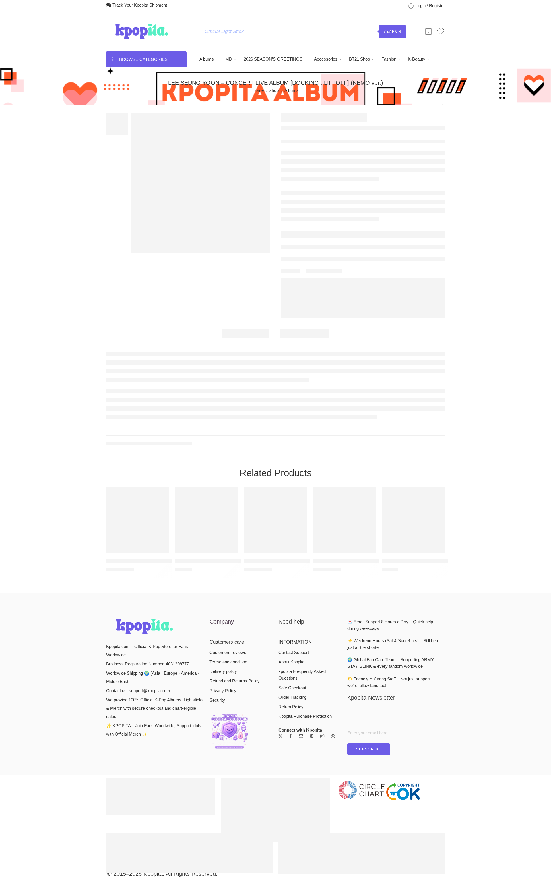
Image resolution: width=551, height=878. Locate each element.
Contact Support (293, 652)
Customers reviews (227, 652)
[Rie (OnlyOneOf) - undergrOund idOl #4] (275, 520)
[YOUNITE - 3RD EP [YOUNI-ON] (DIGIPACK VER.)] (344, 520)
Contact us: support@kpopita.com (138, 690)
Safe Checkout (292, 688)
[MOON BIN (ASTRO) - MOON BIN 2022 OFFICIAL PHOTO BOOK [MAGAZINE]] (206, 520)
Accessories (325, 59)
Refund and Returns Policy (234, 681)
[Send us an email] (301, 736)
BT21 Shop (359, 59)
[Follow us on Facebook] (290, 736)
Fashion (388, 59)
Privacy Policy (222, 690)
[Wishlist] (161, 495)
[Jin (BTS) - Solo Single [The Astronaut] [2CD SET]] (137, 520)
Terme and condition (228, 662)
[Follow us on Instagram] (322, 736)
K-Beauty (416, 59)
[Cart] (428, 32)
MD (228, 59)
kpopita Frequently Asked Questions (302, 674)
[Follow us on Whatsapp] (333, 736)
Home (258, 90)
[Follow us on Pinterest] (311, 736)
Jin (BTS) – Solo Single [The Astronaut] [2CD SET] (160, 561)
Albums (206, 59)
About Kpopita (291, 662)
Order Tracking (292, 697)
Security (217, 700)
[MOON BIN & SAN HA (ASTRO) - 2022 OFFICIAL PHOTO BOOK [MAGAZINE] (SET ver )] (413, 520)
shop (274, 90)
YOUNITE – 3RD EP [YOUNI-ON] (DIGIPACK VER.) (369, 561)
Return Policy (291, 707)
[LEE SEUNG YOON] (200, 183)
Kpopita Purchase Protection (305, 716)
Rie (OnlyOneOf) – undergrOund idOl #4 (287, 561)
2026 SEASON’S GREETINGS (273, 59)
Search (392, 32)
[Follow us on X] (280, 736)
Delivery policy (223, 671)
